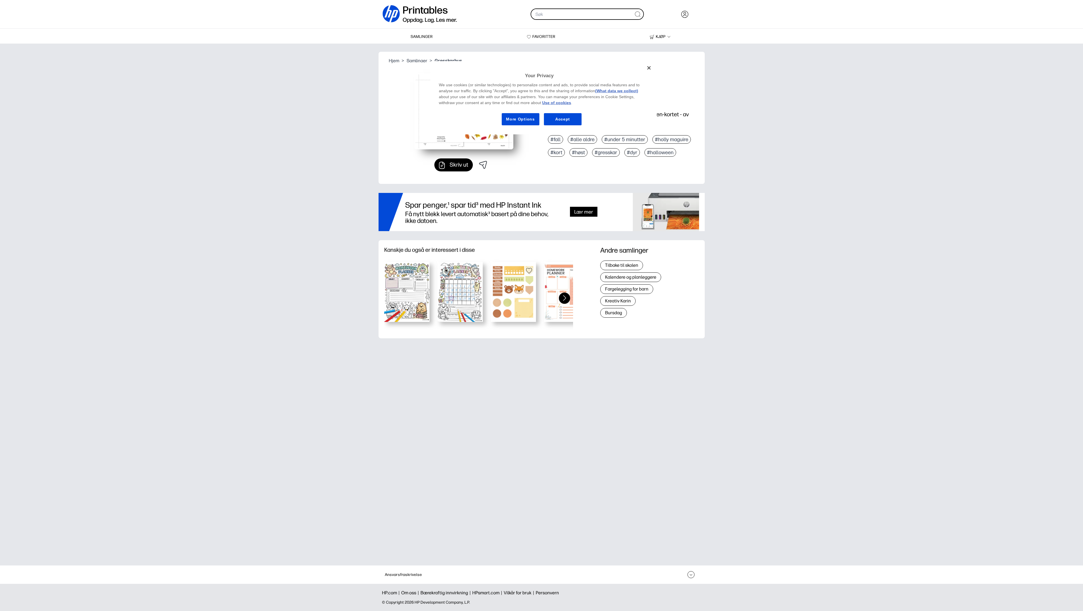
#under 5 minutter (624, 139)
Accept (562, 119)
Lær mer (583, 212)
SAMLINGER (422, 36)
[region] (543, 97)
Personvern (547, 592)
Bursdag (613, 312)
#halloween (660, 152)
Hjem (394, 60)
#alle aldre (582, 139)
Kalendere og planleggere (630, 277)
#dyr (632, 152)
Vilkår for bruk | (520, 592)
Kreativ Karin (618, 301)
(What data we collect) (616, 91)
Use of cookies (556, 102)
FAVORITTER (543, 36)
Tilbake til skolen (621, 265)
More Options (520, 119)
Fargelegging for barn (626, 289)
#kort (556, 152)
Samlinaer (417, 60)
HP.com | (391, 592)
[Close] (649, 68)
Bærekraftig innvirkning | (446, 592)
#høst (578, 152)
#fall (555, 139)
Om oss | (410, 592)
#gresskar (606, 152)
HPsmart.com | (488, 592)
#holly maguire (671, 139)
